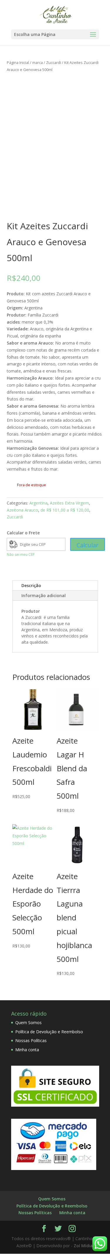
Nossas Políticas (31, 1040)
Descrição (31, 585)
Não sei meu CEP (21, 554)
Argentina (38, 503)
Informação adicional (43, 595)
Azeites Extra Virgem (69, 503)
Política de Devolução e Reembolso (49, 1031)
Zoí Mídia (83, 1245)
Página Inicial (18, 62)
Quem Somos (28, 1022)
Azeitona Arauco (22, 510)
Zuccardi (53, 62)
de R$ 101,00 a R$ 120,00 (64, 510)
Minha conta (27, 1049)
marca (37, 62)
